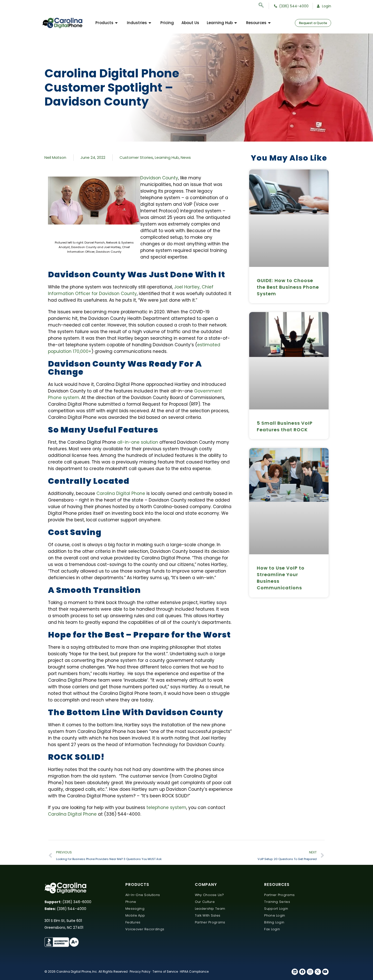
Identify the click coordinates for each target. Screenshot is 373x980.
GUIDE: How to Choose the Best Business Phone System (288, 287)
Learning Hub (220, 22)
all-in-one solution (137, 442)
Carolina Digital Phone (120, 493)
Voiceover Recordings (144, 929)
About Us (190, 22)
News (186, 157)
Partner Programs (210, 922)
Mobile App (135, 915)
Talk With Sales (208, 915)
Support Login (276, 908)
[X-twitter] (318, 972)
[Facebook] (302, 972)
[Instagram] (310, 972)
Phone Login (274, 915)
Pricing (167, 22)
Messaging (134, 908)
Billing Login (274, 922)
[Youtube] (325, 972)
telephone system (166, 807)
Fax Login (272, 929)
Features (132, 922)
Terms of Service (165, 971)
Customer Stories (136, 157)
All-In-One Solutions (142, 894)
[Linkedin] (295, 972)
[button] (264, 6)
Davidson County (159, 178)
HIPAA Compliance (194, 971)
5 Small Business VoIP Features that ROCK (285, 426)
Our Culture (205, 901)
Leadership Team (210, 908)
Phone (130, 901)
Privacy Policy (140, 971)
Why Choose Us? (209, 894)
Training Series (277, 901)
